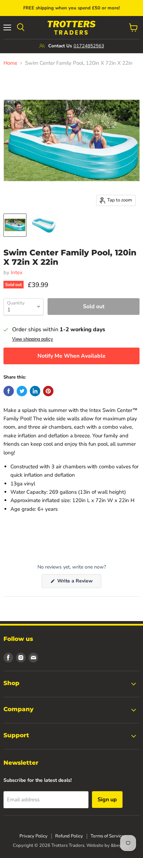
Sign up (107, 799)
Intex (17, 272)
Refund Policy (69, 836)
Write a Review (78, 582)
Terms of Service (107, 836)
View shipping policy (32, 339)
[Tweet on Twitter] (22, 391)
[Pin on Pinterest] (48, 391)
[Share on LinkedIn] (35, 391)
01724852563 (89, 46)
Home (10, 63)
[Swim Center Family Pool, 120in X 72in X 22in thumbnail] (15, 225)
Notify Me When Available (71, 356)
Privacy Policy (33, 836)
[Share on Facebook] (8, 391)
